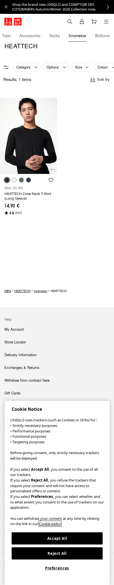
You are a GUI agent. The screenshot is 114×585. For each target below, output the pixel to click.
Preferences (57, 568)
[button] (28, 136)
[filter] (6, 67)
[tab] (6, 35)
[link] (63, 7)
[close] (6, 7)
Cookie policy (50, 523)
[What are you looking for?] (70, 22)
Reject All (57, 553)
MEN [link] (7, 290)
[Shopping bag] (94, 22)
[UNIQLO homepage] (13, 22)
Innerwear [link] (40, 290)
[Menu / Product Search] (106, 22)
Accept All (57, 538)
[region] (57, 493)
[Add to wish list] (51, 180)
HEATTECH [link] (22, 290)
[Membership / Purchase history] (82, 22)
